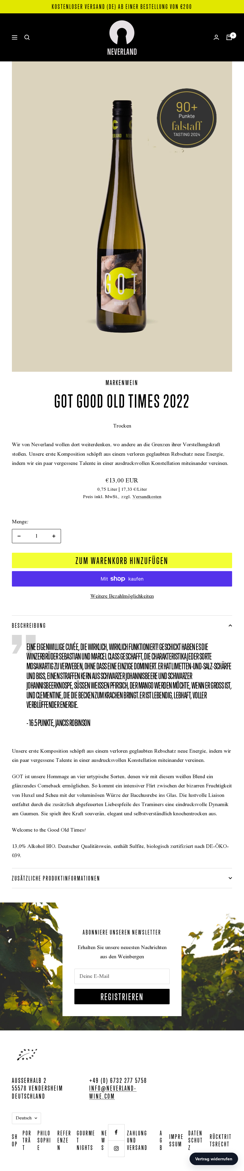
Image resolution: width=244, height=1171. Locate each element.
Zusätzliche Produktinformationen (56, 878)
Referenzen (64, 1140)
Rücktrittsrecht (221, 1140)
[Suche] (27, 37)
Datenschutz (195, 1140)
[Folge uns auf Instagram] (116, 1148)
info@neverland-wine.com (113, 1092)
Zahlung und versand (137, 1140)
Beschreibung (29, 625)
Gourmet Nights (86, 1140)
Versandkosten (146, 497)
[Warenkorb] (229, 37)
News (104, 1140)
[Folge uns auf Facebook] (116, 1132)
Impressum (176, 1140)
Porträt (27, 1140)
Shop (15, 1140)
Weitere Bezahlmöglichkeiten (122, 596)
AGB (161, 1140)
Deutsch (24, 1118)
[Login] (216, 37)
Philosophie (44, 1140)
